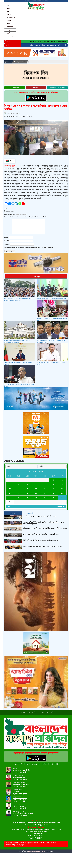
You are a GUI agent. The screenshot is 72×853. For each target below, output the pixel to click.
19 (27, 493)
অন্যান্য (8, 24)
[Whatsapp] (19, 203)
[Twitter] (12, 203)
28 (44, 497)
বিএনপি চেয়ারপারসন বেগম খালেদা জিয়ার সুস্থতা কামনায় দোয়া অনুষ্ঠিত (35, 107)
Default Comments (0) (9, 214)
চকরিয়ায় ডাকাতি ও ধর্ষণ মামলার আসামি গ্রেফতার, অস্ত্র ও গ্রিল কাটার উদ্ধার (42, 546)
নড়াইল (17, 62)
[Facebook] (6, 203)
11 (18, 489)
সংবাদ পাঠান (10, 36)
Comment (7, 234)
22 (53, 493)
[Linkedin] (16, 203)
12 (27, 489)
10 (10, 489)
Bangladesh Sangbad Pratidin (36, 851)
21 (44, 493)
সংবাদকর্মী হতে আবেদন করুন (57, 87)
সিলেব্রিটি (9, 21)
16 (62, 489)
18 (18, 493)
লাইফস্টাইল (10, 27)
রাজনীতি (9, 15)
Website (6, 244)
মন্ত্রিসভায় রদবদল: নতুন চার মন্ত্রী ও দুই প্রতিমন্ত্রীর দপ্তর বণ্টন (51, 298)
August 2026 (36, 471)
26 (27, 497)
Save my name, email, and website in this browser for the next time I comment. (30, 247)
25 (18, 497)
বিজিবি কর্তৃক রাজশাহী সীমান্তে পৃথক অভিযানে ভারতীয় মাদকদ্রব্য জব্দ (41, 540)
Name (6, 237)
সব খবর (42, 712)
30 (62, 497)
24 (10, 497)
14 (44, 489)
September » (61, 506)
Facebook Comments (21, 214)
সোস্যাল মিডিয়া (11, 18)
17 (10, 493)
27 (36, 497)
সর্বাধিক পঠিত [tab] (30, 513)
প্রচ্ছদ (8, 5)
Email (6, 241)
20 (36, 493)
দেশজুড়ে (9, 8)
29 (53, 497)
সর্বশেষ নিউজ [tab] (13, 513)
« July (8, 506)
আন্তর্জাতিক (9, 33)
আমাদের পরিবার (15, 87)
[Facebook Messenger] (9, 203)
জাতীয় (8, 11)
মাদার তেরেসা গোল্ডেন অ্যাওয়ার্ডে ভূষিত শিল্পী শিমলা (39, 45)
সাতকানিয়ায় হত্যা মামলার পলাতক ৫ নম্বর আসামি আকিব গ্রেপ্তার (43, 41)
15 (53, 489)
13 (36, 489)
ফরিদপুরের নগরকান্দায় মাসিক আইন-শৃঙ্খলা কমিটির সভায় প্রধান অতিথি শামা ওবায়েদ (45, 528)
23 (62, 493)
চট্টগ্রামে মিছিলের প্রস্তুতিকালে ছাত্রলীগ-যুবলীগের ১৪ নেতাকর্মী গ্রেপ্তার (41, 534)
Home (23, 712)
